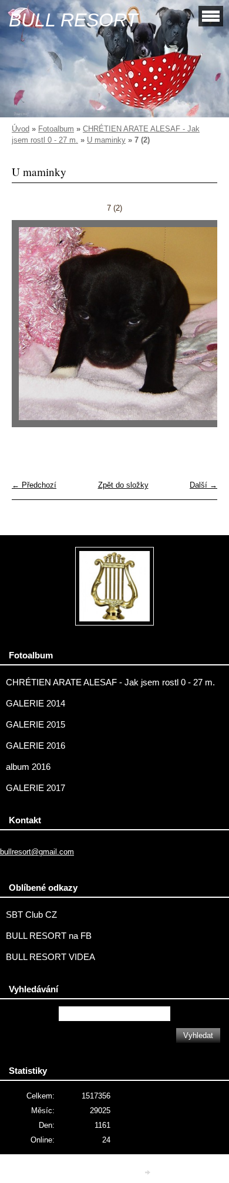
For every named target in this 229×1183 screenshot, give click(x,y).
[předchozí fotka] (31, 329)
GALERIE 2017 (35, 788)
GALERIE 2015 (35, 724)
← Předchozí (34, 485)
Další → (203, 485)
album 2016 (28, 767)
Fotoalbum (56, 128)
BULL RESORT (73, 20)
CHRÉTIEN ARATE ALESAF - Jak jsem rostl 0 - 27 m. (110, 682)
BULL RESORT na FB (49, 936)
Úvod (20, 128)
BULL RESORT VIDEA (50, 957)
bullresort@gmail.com (37, 851)
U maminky (106, 140)
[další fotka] (198, 329)
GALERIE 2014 (35, 703)
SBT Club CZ (31, 915)
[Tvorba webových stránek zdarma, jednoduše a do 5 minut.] (148, 1172)
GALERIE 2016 (35, 746)
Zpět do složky (123, 485)
